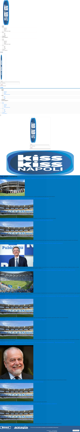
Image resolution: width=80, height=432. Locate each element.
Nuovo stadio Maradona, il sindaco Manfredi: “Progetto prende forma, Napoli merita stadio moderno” (31, 243)
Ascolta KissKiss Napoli (7, 44)
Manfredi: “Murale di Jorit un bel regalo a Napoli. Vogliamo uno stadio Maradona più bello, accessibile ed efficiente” (36, 178)
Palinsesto (5, 92)
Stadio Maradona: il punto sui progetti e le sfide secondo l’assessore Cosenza (24, 198)
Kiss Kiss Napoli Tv (5, 37)
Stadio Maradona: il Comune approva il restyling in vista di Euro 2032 (21, 382)
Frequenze (3, 36)
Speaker (5, 43)
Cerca (31, 144)
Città (4, 34)
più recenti (7, 425)
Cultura (5, 35)
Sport (4, 33)
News (3, 32)
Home (3, 89)
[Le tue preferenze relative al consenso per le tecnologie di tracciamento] (76, 430)
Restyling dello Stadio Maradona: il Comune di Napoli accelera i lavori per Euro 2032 (26, 220)
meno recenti (2, 425)
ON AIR (1, 87)
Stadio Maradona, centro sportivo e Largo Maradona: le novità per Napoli (23, 319)
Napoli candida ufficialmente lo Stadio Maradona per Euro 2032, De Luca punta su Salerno (28, 404)
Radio (3, 90)
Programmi (5, 91)
